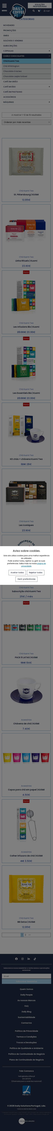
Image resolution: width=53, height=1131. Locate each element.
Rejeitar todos (35, 572)
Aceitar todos (17, 572)
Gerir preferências (26, 579)
